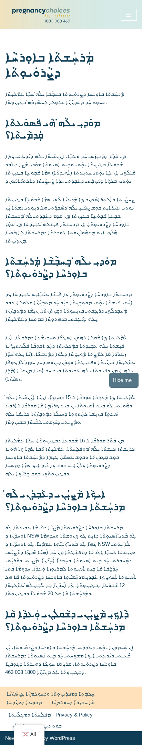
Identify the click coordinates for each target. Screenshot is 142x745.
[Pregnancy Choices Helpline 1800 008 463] (39, 14)
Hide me (122, 380)
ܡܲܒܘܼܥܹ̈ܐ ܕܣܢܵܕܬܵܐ (24, 702)
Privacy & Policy (74, 715)
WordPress (62, 738)
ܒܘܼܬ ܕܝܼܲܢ (52, 726)
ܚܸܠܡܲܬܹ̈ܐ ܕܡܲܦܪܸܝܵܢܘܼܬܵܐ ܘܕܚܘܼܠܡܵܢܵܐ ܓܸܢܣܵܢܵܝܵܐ (50, 694)
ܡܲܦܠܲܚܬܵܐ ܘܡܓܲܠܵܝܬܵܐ (30, 715)
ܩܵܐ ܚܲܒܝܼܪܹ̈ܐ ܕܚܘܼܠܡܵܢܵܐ (72, 702)
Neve (11, 738)
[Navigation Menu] (129, 15)
